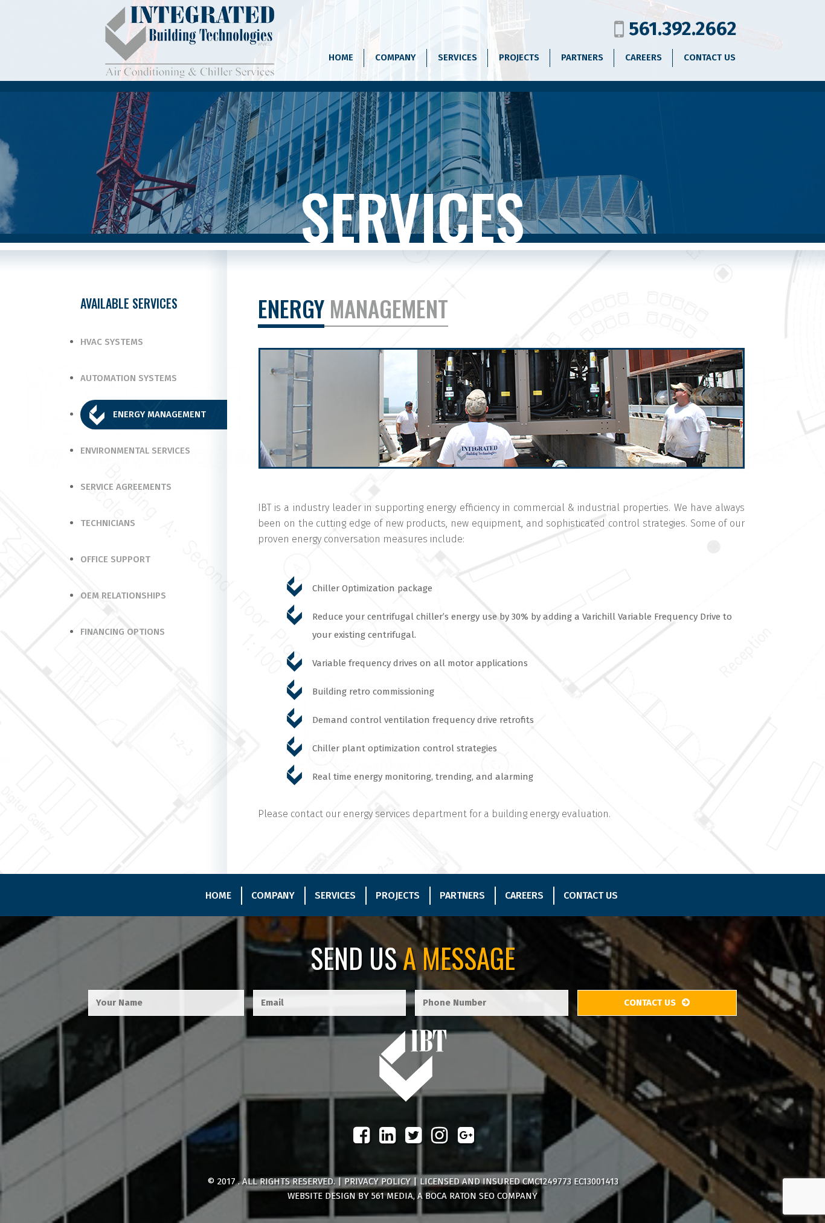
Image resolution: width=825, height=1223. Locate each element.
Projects (398, 895)
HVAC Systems (111, 341)
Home (218, 895)
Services (335, 895)
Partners (462, 895)
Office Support (115, 559)
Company (273, 895)
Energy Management (159, 414)
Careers (524, 895)
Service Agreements (126, 486)
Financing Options (122, 631)
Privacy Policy (377, 1181)
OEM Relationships (123, 595)
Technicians (107, 523)
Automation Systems (128, 378)
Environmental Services (135, 450)
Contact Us (590, 895)
